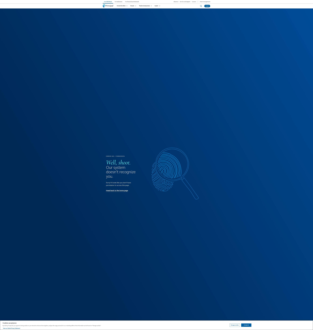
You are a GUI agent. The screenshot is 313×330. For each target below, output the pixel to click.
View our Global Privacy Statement (11, 328)
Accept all (246, 325)
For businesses (118, 1)
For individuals (108, 1)
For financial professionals (132, 1)
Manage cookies (235, 325)
